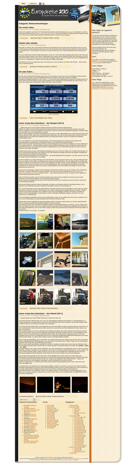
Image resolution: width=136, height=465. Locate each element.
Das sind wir (73, 407)
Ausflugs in (38, 33)
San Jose (49, 459)
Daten (31, 118)
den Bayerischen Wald (48, 33)
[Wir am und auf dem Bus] (27, 248)
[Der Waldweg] (45, 248)
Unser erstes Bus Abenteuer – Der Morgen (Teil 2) (41, 123)
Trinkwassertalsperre (52, 308)
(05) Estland (77, 423)
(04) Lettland (77, 421)
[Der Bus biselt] (45, 285)
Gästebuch (33, 3)
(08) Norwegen (78, 427)
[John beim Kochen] (62, 392)
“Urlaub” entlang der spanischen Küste (31, 441)
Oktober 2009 (51, 423)
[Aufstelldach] (62, 248)
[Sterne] (45, 392)
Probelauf (37, 29)
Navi (45, 118)
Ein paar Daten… (26, 72)
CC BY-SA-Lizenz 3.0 (67, 459)
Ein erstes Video (26, 27)
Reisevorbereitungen (45, 29)
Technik (72, 453)
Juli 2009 (49, 427)
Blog (23, 3)
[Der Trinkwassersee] (80, 229)
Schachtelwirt (34, 173)
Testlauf (46, 38)
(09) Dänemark (78, 429)
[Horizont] (27, 392)
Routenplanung (78, 451)
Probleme (47, 66)
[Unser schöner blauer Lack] (62, 285)
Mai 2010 (49, 416)
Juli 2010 (49, 413)
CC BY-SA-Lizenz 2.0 (78, 458)
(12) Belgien (77, 433)
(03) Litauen (77, 420)
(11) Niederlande (79, 432)
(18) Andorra (77, 442)
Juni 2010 (50, 414)
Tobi (75, 411)
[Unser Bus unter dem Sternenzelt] (80, 392)
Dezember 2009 (51, 420)
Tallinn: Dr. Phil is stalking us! (30, 412)
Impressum (75, 459)
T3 (42, 38)
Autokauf (76, 448)
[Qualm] (27, 285)
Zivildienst (54, 66)
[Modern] (45, 267)
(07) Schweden (78, 426)
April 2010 (50, 417)
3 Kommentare (24, 38)
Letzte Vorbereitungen (28, 421)
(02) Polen (77, 419)
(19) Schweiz (78, 444)
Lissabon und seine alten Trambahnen (31, 423)
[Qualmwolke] (45, 229)
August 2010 (50, 411)
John (22, 29)
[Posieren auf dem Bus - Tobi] (62, 304)
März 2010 (50, 419)
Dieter (25, 420)
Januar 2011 (50, 408)
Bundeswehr (33, 66)
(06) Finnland (78, 424)
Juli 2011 (49, 405)
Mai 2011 (49, 407)
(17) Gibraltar (78, 441)
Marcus (23, 45)
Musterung (41, 66)
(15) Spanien (78, 438)
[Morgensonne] (27, 229)
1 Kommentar (23, 66)
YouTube (70, 32)
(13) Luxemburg (78, 435)
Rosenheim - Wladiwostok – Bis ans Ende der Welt (103, 87)
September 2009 (52, 424)
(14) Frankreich (78, 436)
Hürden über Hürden (28, 43)
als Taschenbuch (102, 61)
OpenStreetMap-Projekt (50, 458)
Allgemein (73, 405)
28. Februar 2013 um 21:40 (32, 410)
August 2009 (50, 426)
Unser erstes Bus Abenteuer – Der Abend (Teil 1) (41, 313)
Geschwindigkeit (39, 118)
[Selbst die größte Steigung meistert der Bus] (80, 267)
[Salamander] (62, 267)
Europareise (73, 416)
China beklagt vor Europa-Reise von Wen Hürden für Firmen (31, 436)
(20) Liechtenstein (79, 445)
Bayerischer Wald (36, 38)
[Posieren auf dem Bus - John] (45, 304)
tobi (22, 125)
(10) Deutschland (79, 430)
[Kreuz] (27, 267)
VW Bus (51, 38)
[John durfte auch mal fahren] (80, 285)
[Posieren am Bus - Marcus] (27, 304)
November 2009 (51, 421)
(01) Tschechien (78, 417)
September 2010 (52, 410)
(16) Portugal (78, 439)
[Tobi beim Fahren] (62, 229)
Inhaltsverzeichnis (36, 459)
